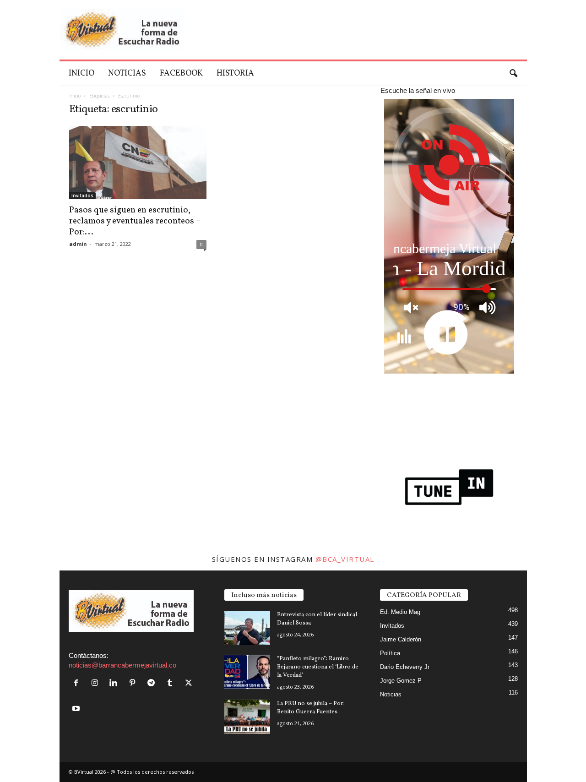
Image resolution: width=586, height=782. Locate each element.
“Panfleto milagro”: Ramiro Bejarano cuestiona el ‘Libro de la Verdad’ (317, 667)
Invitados (82, 195)
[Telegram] (153, 683)
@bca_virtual (344, 559)
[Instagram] (96, 683)
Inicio (81, 73)
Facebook (181, 73)
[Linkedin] (115, 683)
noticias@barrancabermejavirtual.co (122, 665)
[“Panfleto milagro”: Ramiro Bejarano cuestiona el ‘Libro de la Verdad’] (247, 672)
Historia (235, 73)
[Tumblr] (172, 683)
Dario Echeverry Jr (404, 666)
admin (78, 243)
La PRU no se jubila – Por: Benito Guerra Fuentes (311, 708)
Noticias (127, 73)
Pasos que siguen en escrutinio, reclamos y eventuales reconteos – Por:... (135, 221)
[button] (513, 74)
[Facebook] (78, 683)
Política (390, 653)
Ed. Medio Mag (400, 611)
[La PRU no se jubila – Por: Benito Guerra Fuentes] (247, 717)
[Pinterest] (134, 683)
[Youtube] (77, 709)
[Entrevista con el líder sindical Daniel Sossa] (247, 628)
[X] (189, 683)
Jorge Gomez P (401, 680)
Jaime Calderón (400, 639)
